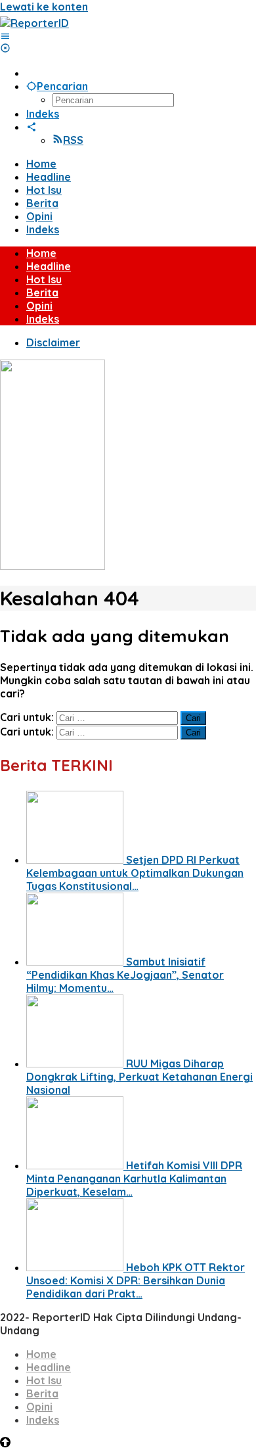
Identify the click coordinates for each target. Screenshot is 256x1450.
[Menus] (5, 36)
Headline (48, 1367)
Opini (39, 1406)
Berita (42, 1393)
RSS (73, 140)
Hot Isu (44, 1380)
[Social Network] (31, 126)
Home (41, 1354)
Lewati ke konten (44, 6)
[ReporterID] (34, 23)
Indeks (42, 1419)
